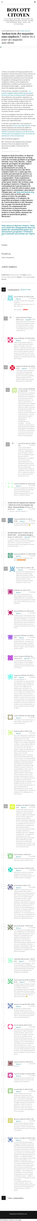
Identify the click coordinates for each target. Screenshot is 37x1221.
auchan (28, 275)
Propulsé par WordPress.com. (18, 1214)
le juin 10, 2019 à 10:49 (27, 1074)
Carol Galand (5, 31)
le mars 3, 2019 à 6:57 (24, 854)
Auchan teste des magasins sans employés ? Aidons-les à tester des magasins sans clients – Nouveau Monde (21, 505)
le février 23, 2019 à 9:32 (26, 611)
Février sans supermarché (21, 125)
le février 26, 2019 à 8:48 (26, 715)
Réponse (18, 299)
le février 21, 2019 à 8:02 (27, 554)
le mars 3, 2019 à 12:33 (26, 868)
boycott (4, 277)
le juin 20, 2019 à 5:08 (28, 1138)
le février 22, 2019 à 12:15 (22, 590)
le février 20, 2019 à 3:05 (27, 484)
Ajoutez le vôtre (25, 289)
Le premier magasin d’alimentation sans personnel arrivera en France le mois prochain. (17, 93)
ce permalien (26, 277)
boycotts (27, 31)
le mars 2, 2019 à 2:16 (25, 731)
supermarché (11, 277)
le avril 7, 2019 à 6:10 (26, 926)
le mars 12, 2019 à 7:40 (26, 568)
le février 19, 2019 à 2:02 (25, 296)
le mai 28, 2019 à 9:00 (27, 1004)
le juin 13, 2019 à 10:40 (25, 1089)
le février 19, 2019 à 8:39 (26, 338)
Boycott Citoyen (18, 12)
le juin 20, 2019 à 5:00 (26, 1119)
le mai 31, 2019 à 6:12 (26, 1062)
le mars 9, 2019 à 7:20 (23, 885)
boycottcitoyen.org (25, 192)
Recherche (34, 2)
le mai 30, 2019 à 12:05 (24, 1025)
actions (22, 31)
